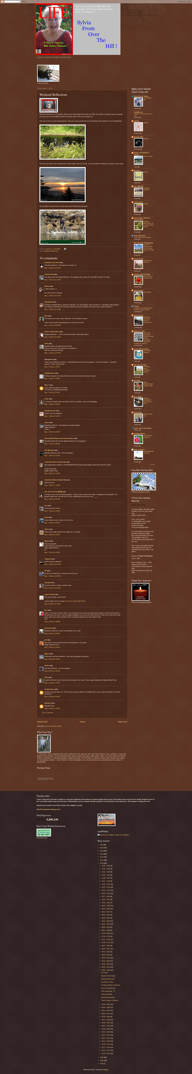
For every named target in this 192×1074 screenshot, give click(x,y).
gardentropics (138, 315)
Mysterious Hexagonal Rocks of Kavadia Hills (148, 319)
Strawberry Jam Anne (51, 262)
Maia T (46, 385)
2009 (102, 1057)
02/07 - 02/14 (106, 1038)
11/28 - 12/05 (106, 878)
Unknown (47, 703)
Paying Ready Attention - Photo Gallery (142, 219)
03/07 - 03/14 (106, 1026)
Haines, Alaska (148, 156)
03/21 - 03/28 (106, 1020)
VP (45, 571)
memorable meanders (141, 349)
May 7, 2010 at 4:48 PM (52, 444)
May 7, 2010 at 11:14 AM (52, 280)
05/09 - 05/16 (106, 967)
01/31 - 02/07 (106, 1041)
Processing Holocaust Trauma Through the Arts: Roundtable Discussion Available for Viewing (144, 338)
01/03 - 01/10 (106, 1053)
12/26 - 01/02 (106, 866)
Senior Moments (139, 235)
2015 (102, 848)
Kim (45, 610)
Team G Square (139, 449)
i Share (136, 306)
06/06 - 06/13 (106, 955)
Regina (47, 541)
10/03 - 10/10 (106, 902)
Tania (46, 343)
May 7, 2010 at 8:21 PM (52, 499)
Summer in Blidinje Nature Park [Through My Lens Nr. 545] (149, 247)
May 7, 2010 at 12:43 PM (52, 337)
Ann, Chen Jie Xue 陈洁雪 (53, 492)
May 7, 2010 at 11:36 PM (52, 576)
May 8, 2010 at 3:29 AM (52, 659)
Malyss (46, 654)
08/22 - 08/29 (106, 921)
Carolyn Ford (48, 274)
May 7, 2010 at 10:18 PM (52, 564)
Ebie (46, 316)
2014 (102, 851)
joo (45, 640)
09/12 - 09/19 (106, 912)
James (46, 529)
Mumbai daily (138, 137)
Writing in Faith (139, 331)
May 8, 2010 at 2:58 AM (52, 647)
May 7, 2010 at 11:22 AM (52, 309)
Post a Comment (47, 712)
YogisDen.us (138, 112)
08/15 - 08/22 (106, 924)
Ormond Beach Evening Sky (142, 237)
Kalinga (146, 138)
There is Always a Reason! (109, 1000)
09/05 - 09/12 (106, 915)
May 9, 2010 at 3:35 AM (52, 708)
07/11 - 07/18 (106, 939)
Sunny (46, 422)
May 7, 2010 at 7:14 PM (52, 473)
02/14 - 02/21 (106, 1035)
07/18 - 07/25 (106, 936)
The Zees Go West (140, 365)
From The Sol (138, 259)
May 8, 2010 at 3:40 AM (52, 671)
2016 (102, 845)
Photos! (146, 204)
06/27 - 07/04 (106, 945)
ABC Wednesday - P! (108, 991)
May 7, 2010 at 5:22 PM (52, 455)
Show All (153, 464)
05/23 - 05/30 (106, 961)
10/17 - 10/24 (106, 896)
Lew (45, 505)
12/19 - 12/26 (106, 869)
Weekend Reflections (51, 251)
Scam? (146, 172)
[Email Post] (65, 249)
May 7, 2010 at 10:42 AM (52, 268)
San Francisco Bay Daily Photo (75, 601)
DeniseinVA (48, 302)
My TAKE (137, 380)
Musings (137, 170)
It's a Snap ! (138, 396)
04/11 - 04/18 (106, 1010)
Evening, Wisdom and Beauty (110, 985)
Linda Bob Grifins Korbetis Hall (55, 462)
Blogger (106, 1069)
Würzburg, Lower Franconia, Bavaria (147, 369)
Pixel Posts (138, 412)
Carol (46, 517)
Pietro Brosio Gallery (141, 96)
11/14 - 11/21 (106, 884)
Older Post (122, 722)
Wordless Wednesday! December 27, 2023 (148, 400)
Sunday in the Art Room (148, 261)
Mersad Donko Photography (143, 243)
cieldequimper (49, 373)
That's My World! (106, 994)
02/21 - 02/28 (106, 1032)
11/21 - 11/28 (106, 881)
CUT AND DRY (139, 186)
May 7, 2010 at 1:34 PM (52, 378)
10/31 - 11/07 (106, 890)
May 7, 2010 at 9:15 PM (52, 523)
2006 (102, 1063)
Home (82, 722)
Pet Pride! (104, 973)
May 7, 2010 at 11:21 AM (52, 295)
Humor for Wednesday (108, 988)
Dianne (46, 286)
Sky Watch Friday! (107, 982)
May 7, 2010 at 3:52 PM (52, 416)
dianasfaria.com (49, 411)
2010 (102, 863)
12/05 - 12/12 (106, 875)
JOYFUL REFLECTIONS (142, 274)
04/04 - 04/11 (106, 1013)
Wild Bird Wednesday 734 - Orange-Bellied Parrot (149, 224)
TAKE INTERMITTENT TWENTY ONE (148, 384)
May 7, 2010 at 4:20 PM (52, 432)
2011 (102, 860)
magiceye (47, 559)
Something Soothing (147, 189)
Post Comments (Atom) (53, 726)
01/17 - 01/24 (106, 1047)
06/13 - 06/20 (106, 952)
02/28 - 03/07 (106, 1029)
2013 (102, 854)
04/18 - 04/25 (106, 1007)
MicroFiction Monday (108, 997)
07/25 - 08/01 (106, 933)
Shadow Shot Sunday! (108, 976)
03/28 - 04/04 (106, 1016)
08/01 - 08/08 (106, 930)
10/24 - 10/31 (106, 893)
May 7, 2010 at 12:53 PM (52, 353)
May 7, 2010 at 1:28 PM (52, 367)
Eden (46, 677)
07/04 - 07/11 (106, 942)
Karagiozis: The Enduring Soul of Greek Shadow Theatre (143, 309)
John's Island (138, 290)
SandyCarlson (49, 689)
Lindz (46, 399)
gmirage (47, 582)
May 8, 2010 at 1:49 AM (52, 621)
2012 (102, 857)
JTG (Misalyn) (49, 450)
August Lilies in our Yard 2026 (148, 277)
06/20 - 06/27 (106, 949)
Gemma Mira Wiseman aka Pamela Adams (59, 438)
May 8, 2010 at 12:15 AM (52, 604)
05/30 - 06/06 (106, 958)
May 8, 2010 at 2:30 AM (52, 633)
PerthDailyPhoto (139, 434)
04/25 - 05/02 (106, 1004)
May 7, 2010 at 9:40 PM (52, 552)
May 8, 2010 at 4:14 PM (52, 683)
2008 (102, 1060)
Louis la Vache (49, 594)
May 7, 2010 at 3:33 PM (52, 404)
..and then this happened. (148, 436)
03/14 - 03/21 (106, 1023)
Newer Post (42, 722)
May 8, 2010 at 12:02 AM (52, 588)
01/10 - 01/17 (106, 1050)
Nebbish (146, 123)
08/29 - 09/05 (106, 918)
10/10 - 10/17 (106, 899)
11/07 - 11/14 (106, 887)
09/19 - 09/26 (106, 909)
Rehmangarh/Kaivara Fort (149, 452)
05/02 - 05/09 (106, 970)
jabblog (136, 121)
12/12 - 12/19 (106, 872)
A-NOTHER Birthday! (147, 351)
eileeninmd (48, 628)
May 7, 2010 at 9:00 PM (52, 511)
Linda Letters (138, 202)
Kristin (46, 665)
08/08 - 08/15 (106, 927)
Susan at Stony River (51, 331)
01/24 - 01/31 (106, 1044)
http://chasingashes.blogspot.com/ (48, 809)
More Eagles (147, 292)
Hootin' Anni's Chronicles (142, 428)
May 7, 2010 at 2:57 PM (52, 392)
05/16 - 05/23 (106, 964)
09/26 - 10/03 (106, 905)
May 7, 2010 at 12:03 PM (52, 325)
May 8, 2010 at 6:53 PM (52, 696)
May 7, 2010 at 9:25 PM (52, 535)
